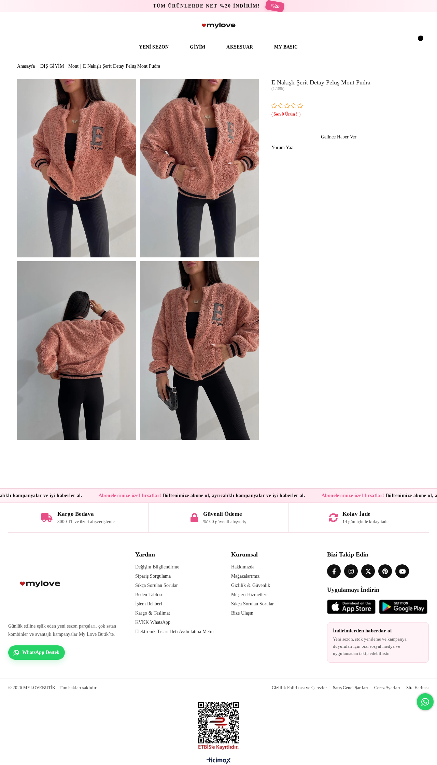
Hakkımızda (242, 566)
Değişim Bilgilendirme (157, 566)
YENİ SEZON (154, 47)
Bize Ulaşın (242, 613)
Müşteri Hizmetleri (249, 594)
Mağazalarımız (245, 576)
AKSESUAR (239, 47)
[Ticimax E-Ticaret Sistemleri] (219, 762)
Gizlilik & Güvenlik (250, 585)
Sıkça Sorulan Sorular (156, 585)
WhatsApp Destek (40, 652)
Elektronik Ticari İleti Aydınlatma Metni (174, 631)
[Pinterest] (385, 571)
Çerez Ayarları (387, 687)
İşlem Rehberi (148, 603)
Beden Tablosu (149, 594)
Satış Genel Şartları (350, 687)
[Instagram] (351, 571)
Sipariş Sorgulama (153, 576)
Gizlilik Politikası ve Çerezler (299, 687)
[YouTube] (402, 571)
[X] (368, 571)
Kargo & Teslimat (152, 613)
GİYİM (197, 47)
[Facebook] (334, 571)
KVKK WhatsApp (152, 622)
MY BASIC (286, 47)
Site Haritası (417, 687)
